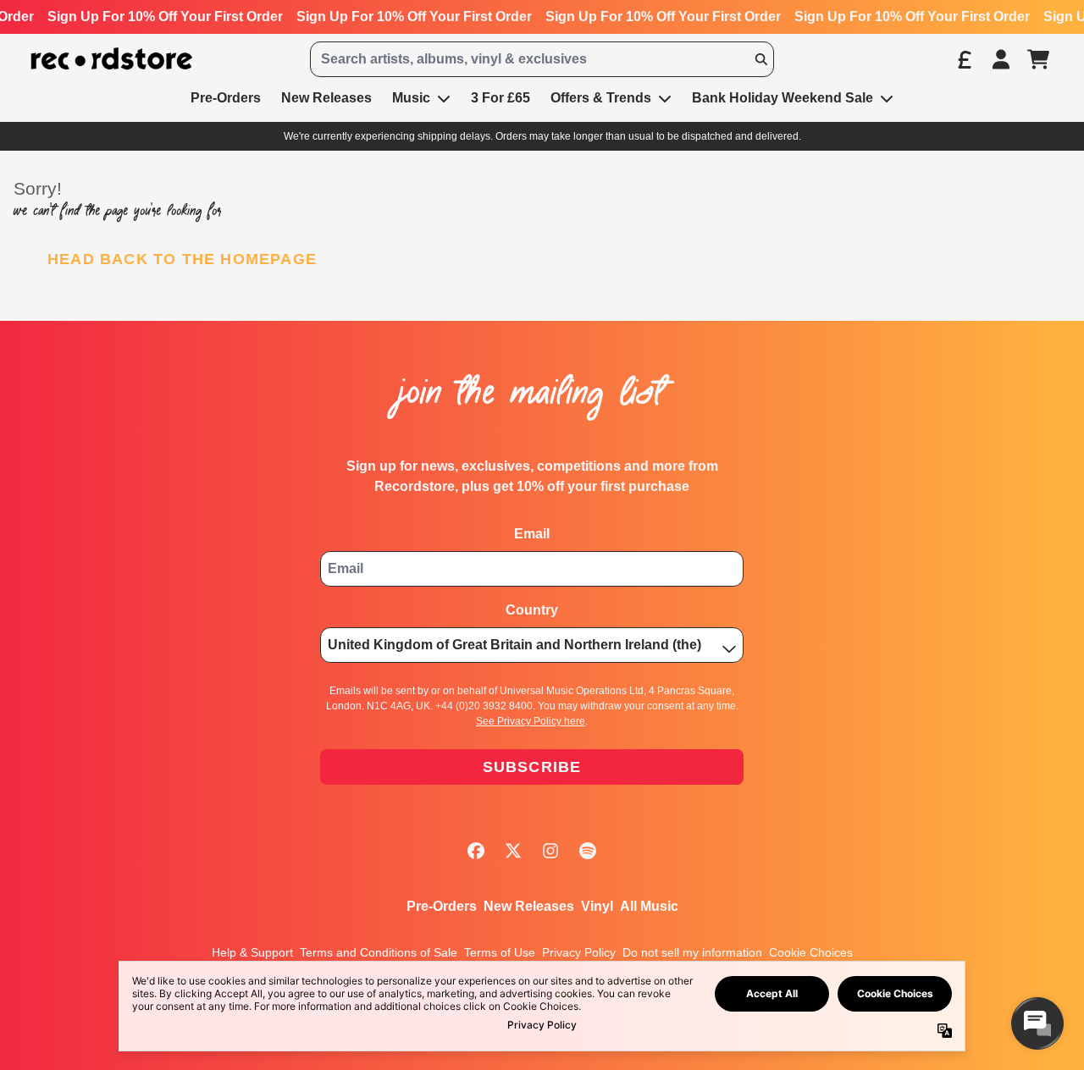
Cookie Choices (811, 952)
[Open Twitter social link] (513, 850)
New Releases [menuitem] (326, 98)
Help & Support (252, 952)
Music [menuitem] (411, 98)
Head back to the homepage (182, 259)
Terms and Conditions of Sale (378, 952)
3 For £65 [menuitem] (500, 98)
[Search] (760, 59)
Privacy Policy (579, 952)
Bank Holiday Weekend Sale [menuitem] (782, 98)
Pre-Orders (441, 906)
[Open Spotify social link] (587, 850)
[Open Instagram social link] (550, 850)
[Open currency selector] (963, 59)
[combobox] (542, 59)
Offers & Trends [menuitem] (600, 98)
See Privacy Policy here (530, 721)
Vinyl (597, 906)
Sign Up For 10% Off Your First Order (165, 16)
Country (532, 610)
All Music (649, 906)
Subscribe (532, 766)
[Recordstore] (111, 59)
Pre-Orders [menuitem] (226, 98)
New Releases (529, 906)
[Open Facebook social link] (476, 850)
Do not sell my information (692, 952)
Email (532, 534)
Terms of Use (499, 952)
